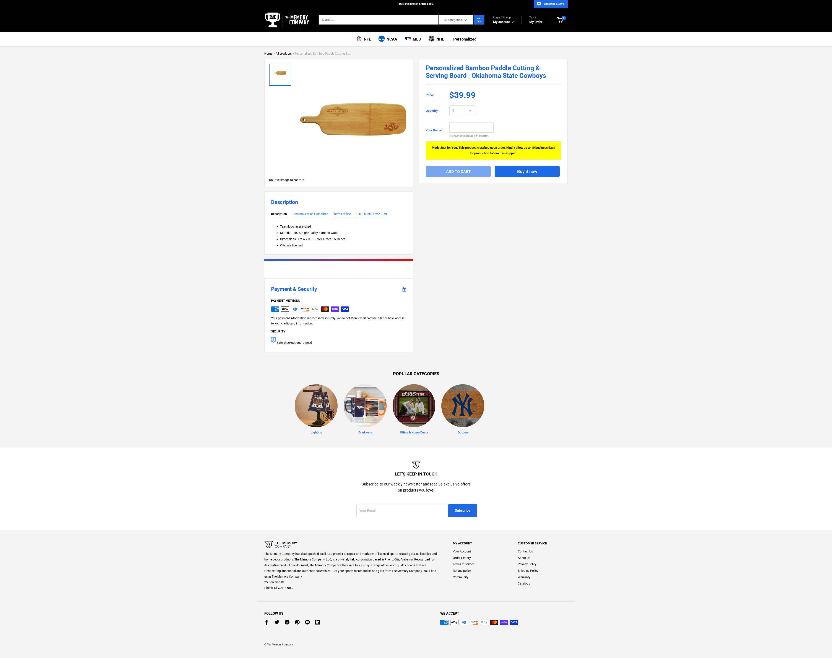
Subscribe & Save (554, 3)
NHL (439, 39)
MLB (416, 39)
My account (502, 22)
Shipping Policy (528, 570)
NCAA (391, 39)
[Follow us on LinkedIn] (317, 622)
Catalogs (524, 583)
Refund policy (462, 570)
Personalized (464, 39)
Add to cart (458, 171)
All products (284, 53)
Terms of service (463, 564)
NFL (366, 39)
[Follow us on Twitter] (277, 622)
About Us (524, 558)
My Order (535, 20)
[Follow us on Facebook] (266, 622)
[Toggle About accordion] (351, 544)
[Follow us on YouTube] (307, 622)
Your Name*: (434, 130)
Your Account (462, 551)
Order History (462, 558)
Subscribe (462, 510)
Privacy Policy (527, 564)
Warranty (524, 577)
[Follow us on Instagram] (287, 622)
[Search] (479, 20)
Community (460, 577)
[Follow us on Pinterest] (297, 622)
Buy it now (527, 171)
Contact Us (525, 551)
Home (268, 53)
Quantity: (432, 110)
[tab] (279, 214)
